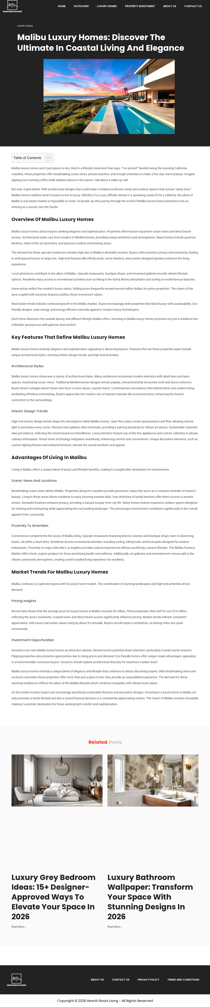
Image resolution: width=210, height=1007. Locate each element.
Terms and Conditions (183, 980)
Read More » (18, 926)
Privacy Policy (148, 980)
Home (61, 6)
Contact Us (193, 6)
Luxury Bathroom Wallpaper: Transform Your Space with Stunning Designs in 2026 (150, 897)
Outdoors (81, 6)
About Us (169, 6)
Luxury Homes (107, 6)
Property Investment (140, 6)
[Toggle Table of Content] (46, 158)
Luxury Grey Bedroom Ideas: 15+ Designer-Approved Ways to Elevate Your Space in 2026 (53, 897)
